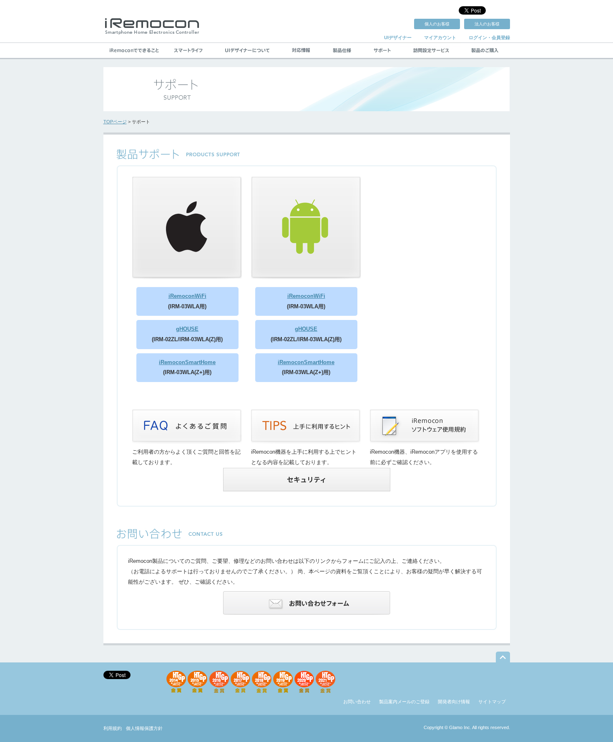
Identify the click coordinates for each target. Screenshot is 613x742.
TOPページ (115, 121)
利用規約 (112, 728)
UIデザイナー (398, 37)
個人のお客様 (437, 24)
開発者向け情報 (454, 701)
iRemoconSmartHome (187, 362)
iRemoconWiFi (187, 296)
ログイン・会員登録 (489, 37)
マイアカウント (440, 37)
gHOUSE (187, 329)
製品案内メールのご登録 (404, 701)
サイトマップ (492, 701)
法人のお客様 (487, 24)
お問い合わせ (357, 701)
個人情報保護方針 (144, 728)
